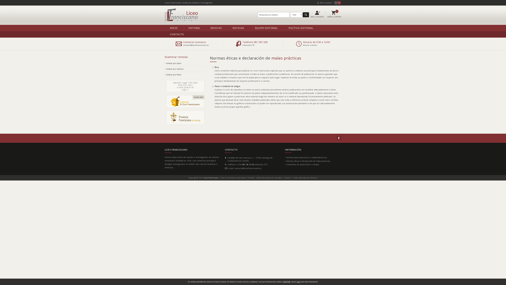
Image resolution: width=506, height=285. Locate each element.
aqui (298, 282)
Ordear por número (175, 69)
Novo (326, 2)
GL (339, 3)
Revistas (216, 28)
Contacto (177, 34)
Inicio (174, 28)
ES (336, 3)
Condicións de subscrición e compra (302, 164)
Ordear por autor (173, 63)
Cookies (287, 178)
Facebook (338, 138)
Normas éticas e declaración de (255, 58)
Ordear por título (173, 74)
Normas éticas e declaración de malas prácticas (308, 161)
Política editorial (301, 28)
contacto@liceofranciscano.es (247, 168)
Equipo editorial (266, 28)
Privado (251, 178)
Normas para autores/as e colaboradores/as (306, 157)
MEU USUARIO (318, 16)
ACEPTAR (286, 282)
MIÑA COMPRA (334, 16)
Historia (194, 28)
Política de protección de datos (269, 178)
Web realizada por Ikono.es (306, 178)
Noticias (238, 28)
